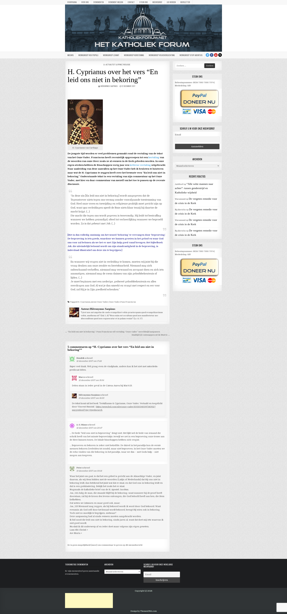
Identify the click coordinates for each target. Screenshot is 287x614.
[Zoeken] (220, 55)
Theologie (126, 64)
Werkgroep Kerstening (134, 55)
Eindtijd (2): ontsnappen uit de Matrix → (151, 335)
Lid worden (171, 2)
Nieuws (70, 55)
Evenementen (98, 2)
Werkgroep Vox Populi (88, 55)
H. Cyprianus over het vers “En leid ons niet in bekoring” (113, 76)
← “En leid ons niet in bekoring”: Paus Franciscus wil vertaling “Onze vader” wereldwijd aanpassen (112, 332)
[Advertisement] (89, 600)
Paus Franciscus (128, 302)
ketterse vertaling (140, 165)
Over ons (85, 2)
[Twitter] (207, 55)
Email (178, 134)
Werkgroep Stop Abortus (191, 55)
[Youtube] (216, 55)
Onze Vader (114, 302)
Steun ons (143, 2)
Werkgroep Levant (111, 55)
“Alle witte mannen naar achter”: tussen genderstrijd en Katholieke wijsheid (194, 188)
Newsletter (185, 2)
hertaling (153, 157)
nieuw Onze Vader (99, 302)
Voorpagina (72, 2)
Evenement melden (115, 2)
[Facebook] (211, 55)
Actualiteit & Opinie (114, 64)
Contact (131, 2)
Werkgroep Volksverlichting (162, 55)
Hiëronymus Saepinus (109, 86)
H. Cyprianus (84, 302)
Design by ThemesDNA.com (143, 611)
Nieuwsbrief (157, 2)
